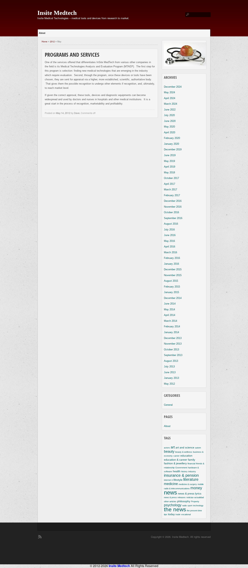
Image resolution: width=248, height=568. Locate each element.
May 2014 (169, 309)
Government (181, 467)
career (176, 456)
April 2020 (169, 132)
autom (198, 448)
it (172, 480)
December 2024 (173, 86)
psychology (172, 505)
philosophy (183, 501)
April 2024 (169, 98)
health (176, 471)
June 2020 (170, 121)
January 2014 (171, 332)
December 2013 (173, 338)
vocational (186, 514)
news (170, 492)
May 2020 (169, 126)
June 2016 (170, 235)
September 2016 (173, 218)
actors (167, 448)
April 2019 (169, 166)
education (186, 455)
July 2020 (169, 115)
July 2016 (169, 229)
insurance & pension (181, 475)
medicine (171, 484)
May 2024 (169, 92)
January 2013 (171, 377)
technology (198, 505)
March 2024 (170, 103)
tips (165, 514)
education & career (175, 459)
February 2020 (172, 138)
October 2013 (171, 349)
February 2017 (172, 195)
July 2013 (169, 366)
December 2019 (173, 149)
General (168, 404)
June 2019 (170, 155)
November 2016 (173, 206)
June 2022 (170, 109)
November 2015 (173, 275)
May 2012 (169, 383)
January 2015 (171, 292)
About (42, 33)
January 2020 (171, 143)
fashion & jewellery (175, 463)
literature (190, 479)
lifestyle (178, 479)
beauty (169, 451)
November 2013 (173, 343)
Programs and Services (72, 55)
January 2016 (171, 263)
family (191, 459)
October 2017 (171, 178)
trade (178, 514)
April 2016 (169, 246)
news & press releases (175, 497)
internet (167, 480)
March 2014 (170, 320)
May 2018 (169, 172)
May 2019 (169, 161)
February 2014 (172, 326)
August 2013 (171, 360)
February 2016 (172, 258)
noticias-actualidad (195, 497)
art (173, 447)
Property (195, 501)
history (184, 471)
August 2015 (171, 280)
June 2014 (170, 303)
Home (44, 41)
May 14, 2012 (63, 113)
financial (191, 463)
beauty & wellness (183, 452)
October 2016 (171, 212)
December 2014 (173, 298)
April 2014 (169, 315)
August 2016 (171, 223)
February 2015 (172, 286)
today (171, 514)
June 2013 (170, 372)
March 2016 (170, 252)
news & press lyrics (189, 493)
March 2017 (170, 189)
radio (184, 505)
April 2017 (169, 183)
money (196, 488)
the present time (194, 510)
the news (175, 509)
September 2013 (173, 355)
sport (190, 505)
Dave (77, 113)
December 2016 (173, 200)
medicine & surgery (188, 484)
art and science (185, 447)
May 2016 (169, 241)
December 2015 (173, 269)
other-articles (170, 501)
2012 (52, 41)
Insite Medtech (57, 12)
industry (192, 471)
